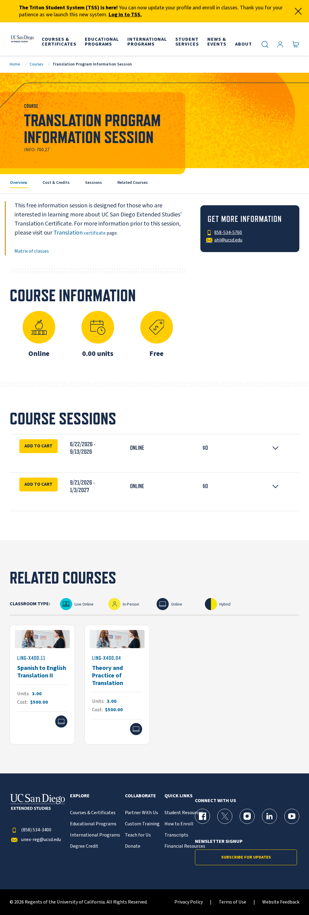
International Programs (95, 835)
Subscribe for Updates (246, 857)
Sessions (93, 182)
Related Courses (132, 182)
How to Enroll (178, 824)
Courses (36, 64)
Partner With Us (141, 813)
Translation (68, 233)
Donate (132, 846)
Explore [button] (80, 796)
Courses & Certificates (93, 813)
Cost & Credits (56, 182)
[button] (154, 448)
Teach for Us (138, 835)
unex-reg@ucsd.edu (41, 840)
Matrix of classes (31, 251)
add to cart (38, 484)
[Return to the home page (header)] (22, 39)
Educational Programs (93, 824)
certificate (95, 233)
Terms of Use (232, 902)
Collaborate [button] (140, 796)
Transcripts (176, 835)
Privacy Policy (188, 902)
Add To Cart (38, 446)
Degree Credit (84, 846)
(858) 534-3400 (36, 830)
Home (15, 64)
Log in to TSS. (125, 14)
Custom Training (142, 824)
